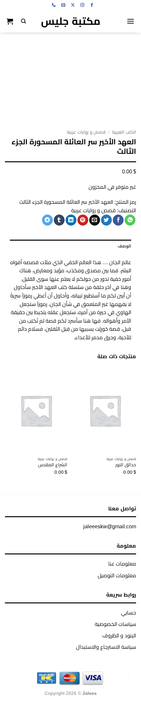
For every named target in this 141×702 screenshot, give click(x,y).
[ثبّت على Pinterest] (82, 220)
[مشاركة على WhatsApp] (130, 220)
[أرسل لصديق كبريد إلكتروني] (94, 220)
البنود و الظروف (119, 635)
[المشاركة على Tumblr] (59, 220)
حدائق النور (125, 464)
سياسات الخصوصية (115, 624)
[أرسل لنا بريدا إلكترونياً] (63, 5)
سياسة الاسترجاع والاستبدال (106, 647)
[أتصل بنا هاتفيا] (53, 5)
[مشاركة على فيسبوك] (118, 220)
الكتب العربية (124, 132)
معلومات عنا (122, 563)
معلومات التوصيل (117, 575)
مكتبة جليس (70, 21)
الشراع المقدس (52, 464)
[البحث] (23, 21)
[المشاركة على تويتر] (106, 220)
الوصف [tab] (124, 246)
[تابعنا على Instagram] (82, 5)
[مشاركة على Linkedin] (71, 220)
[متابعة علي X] (72, 5)
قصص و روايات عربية (86, 132)
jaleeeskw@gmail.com (109, 526)
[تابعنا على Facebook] (91, 5)
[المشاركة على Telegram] (47, 220)
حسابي (128, 612)
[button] (130, 21)
